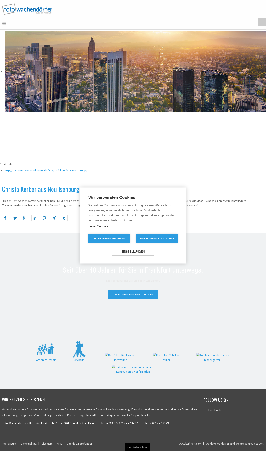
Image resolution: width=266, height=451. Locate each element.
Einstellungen (133, 251)
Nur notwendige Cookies (157, 238)
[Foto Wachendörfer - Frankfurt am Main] (27, 9)
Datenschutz (29, 443)
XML (59, 443)
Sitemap (47, 443)
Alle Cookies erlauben (109, 238)
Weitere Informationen (134, 294)
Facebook (214, 409)
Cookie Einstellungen (80, 443)
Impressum (9, 443)
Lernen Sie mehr (98, 226)
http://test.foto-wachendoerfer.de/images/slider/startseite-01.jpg (46, 170)
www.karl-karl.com (190, 443)
